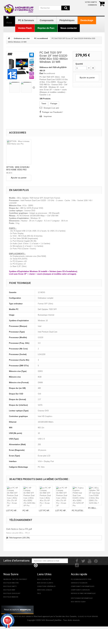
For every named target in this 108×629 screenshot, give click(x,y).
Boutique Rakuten (11, 583)
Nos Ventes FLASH (78, 602)
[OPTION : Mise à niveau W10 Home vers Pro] (18, 151)
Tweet (43, 104)
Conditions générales (46, 586)
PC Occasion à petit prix (81, 579)
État (41, 73)
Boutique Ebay (9, 590)
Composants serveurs (80, 590)
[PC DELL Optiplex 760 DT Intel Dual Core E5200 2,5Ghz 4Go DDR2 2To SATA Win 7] (95, 495)
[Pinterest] (96, 561)
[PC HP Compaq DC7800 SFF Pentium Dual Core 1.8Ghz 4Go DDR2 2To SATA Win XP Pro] (29, 497)
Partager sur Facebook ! (52, 112)
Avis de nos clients (45, 583)
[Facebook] (77, 561)
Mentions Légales (44, 590)
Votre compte (91, 2)
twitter (15, 579)
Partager (53, 104)
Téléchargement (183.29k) (19, 538)
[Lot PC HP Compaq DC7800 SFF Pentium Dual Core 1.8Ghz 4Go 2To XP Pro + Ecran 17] (46, 497)
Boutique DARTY (10, 586)
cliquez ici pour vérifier (88, 616)
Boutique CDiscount (11, 593)
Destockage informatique (82, 598)
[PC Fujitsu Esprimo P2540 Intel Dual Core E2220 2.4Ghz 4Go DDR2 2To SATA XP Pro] (79, 497)
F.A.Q (39, 593)
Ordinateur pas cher (22, 38)
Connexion (92, 5)
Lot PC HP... (11, 510)
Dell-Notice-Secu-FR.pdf (19, 529)
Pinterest (23, 579)
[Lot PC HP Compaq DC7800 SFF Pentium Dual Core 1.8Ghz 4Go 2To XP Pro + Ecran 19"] (62, 497)
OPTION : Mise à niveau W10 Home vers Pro (17, 168)
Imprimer (48, 116)
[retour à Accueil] (9, 38)
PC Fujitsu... (78, 510)
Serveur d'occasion (79, 583)
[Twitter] (83, 561)
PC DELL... (92, 508)
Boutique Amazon (10, 597)
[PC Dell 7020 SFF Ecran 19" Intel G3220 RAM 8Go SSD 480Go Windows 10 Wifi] (20, 66)
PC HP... (26, 510)
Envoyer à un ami (51, 108)
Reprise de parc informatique (83, 593)
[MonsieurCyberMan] (18, 7)
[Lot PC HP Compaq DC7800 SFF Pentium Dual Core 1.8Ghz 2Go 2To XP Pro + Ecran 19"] (13, 497)
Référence (44, 67)
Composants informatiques (82, 586)
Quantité (79, 64)
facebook (7, 579)
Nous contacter (44, 579)
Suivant (33, 87)
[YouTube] (89, 561)
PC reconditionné (41, 38)
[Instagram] (77, 565)
